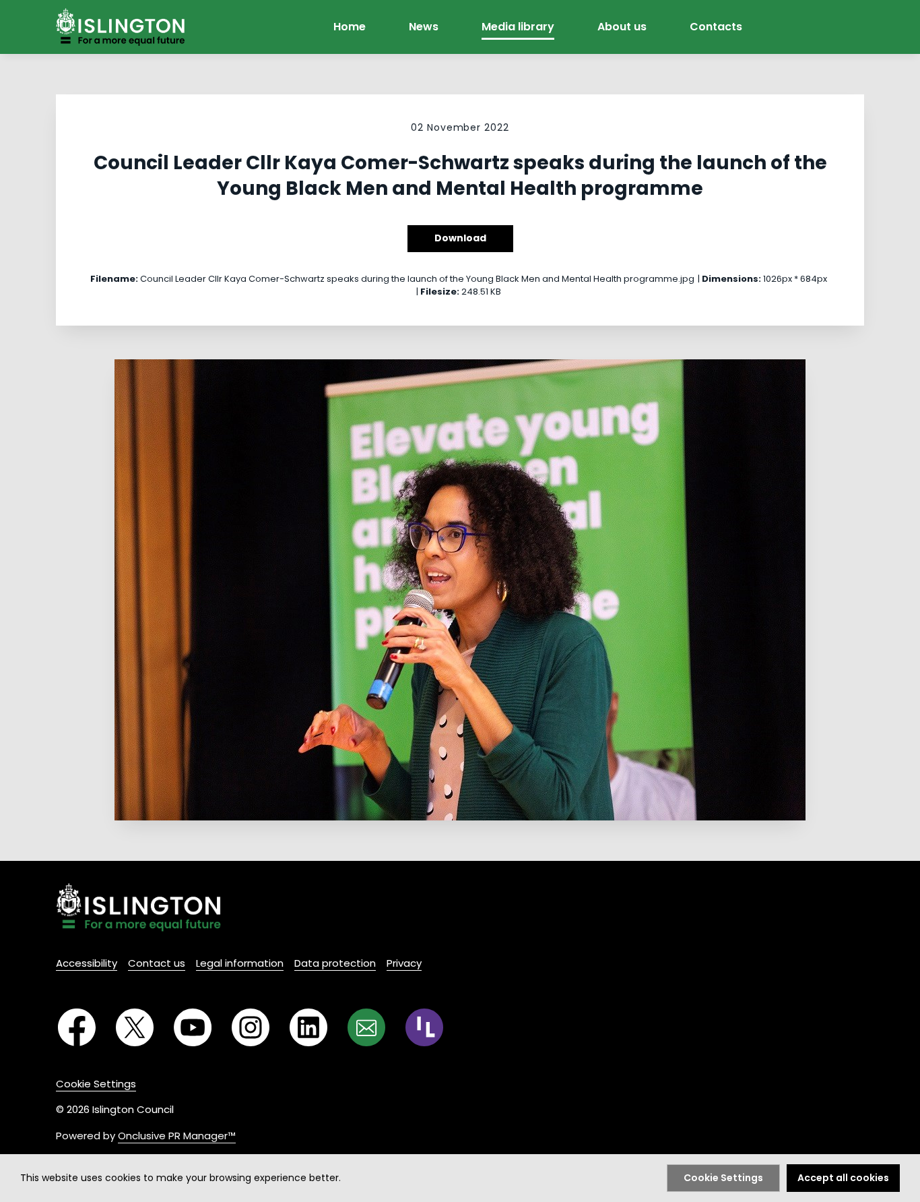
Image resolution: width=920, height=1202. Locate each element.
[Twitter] (135, 1027)
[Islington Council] (138, 907)
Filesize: (439, 291)
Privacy (404, 963)
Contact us (156, 963)
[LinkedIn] (308, 1027)
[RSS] (424, 1027)
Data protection (335, 963)
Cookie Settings (96, 1084)
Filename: (114, 278)
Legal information (240, 963)
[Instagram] (250, 1027)
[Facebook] (77, 1027)
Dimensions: (731, 278)
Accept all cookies (843, 1177)
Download (460, 238)
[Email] (366, 1027)
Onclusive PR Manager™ (177, 1136)
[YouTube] (192, 1027)
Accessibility (86, 963)
